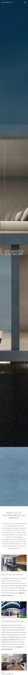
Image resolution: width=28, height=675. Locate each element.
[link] (3, 672)
